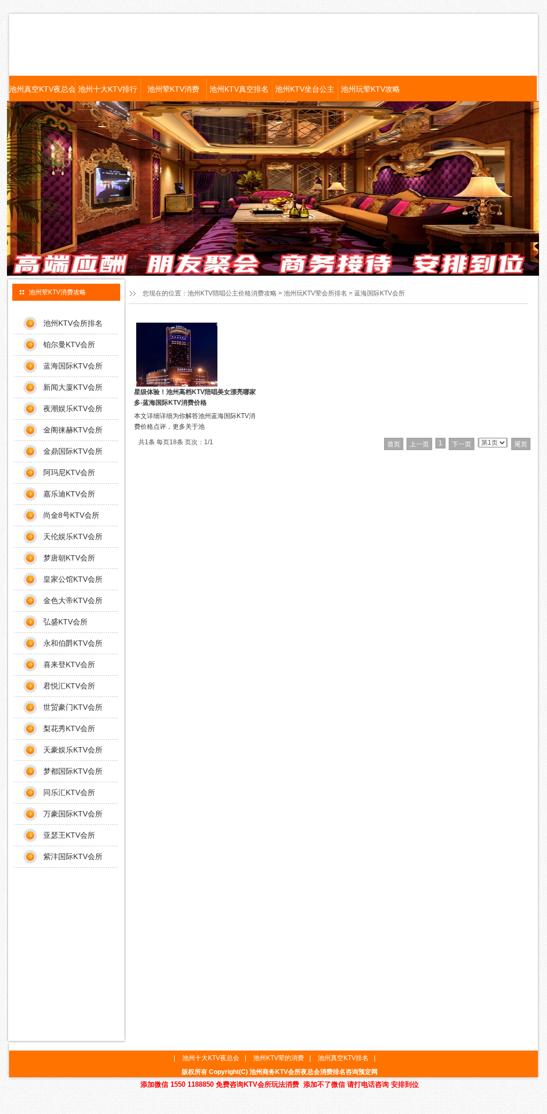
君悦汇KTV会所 (69, 686)
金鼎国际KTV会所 (73, 451)
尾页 (520, 444)
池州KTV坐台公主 (304, 89)
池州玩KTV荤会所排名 (315, 293)
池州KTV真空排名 (239, 89)
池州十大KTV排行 (107, 89)
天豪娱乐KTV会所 (73, 750)
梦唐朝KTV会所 (69, 558)
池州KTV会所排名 (73, 323)
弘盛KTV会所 (65, 622)
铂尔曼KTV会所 (69, 344)
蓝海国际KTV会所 (379, 293)
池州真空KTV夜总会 (42, 89)
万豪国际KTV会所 (73, 814)
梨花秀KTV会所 (69, 728)
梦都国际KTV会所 (73, 771)
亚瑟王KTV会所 (69, 835)
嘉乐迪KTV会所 (69, 494)
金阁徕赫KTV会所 (73, 430)
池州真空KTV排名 (343, 1058)
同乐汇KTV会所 (69, 792)
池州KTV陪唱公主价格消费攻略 (232, 293)
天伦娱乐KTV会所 (73, 536)
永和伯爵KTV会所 (73, 643)
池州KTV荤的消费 (278, 1058)
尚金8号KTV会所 (71, 515)
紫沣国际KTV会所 (73, 856)
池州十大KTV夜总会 (210, 1058)
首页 (393, 444)
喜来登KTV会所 (69, 664)
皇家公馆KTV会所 (73, 579)
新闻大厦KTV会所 (73, 387)
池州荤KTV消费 (173, 89)
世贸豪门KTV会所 (73, 707)
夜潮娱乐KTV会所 (73, 408)
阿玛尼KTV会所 (69, 472)
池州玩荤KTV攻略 (370, 89)
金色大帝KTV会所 (73, 600)
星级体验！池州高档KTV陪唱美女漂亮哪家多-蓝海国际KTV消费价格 (195, 397)
